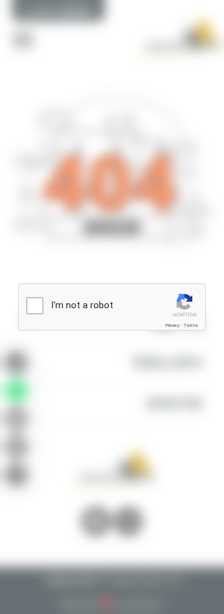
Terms (191, 325)
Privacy (172, 325)
